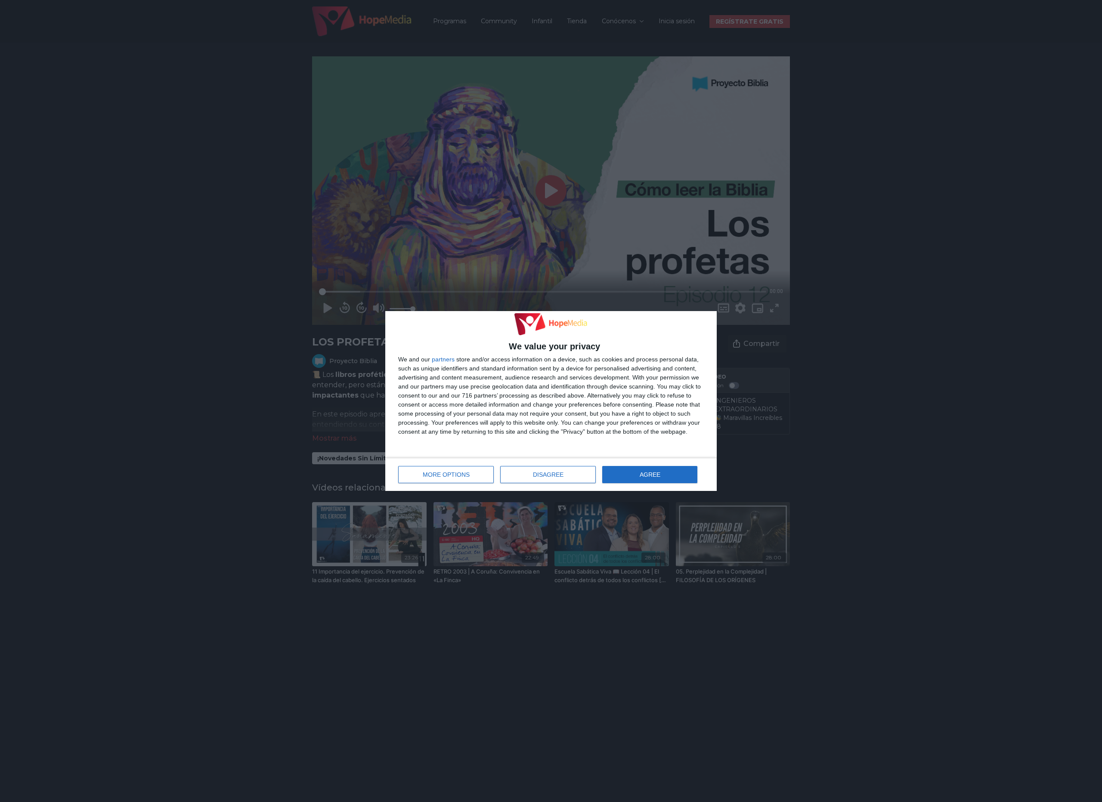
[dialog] (551, 401)
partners (443, 359)
